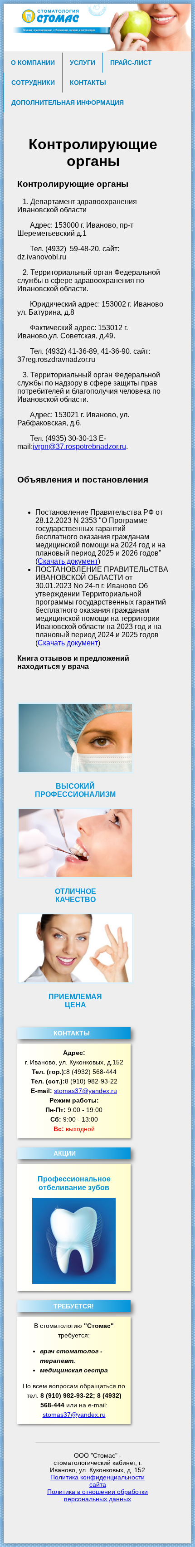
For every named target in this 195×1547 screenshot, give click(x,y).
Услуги (82, 62)
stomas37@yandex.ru (85, 1090)
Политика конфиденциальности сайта (97, 1481)
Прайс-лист (131, 62)
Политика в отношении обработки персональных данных (97, 1495)
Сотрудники (33, 82)
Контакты (88, 82)
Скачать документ (68, 561)
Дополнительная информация (67, 102)
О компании (33, 62)
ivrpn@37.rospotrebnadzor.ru (79, 446)
